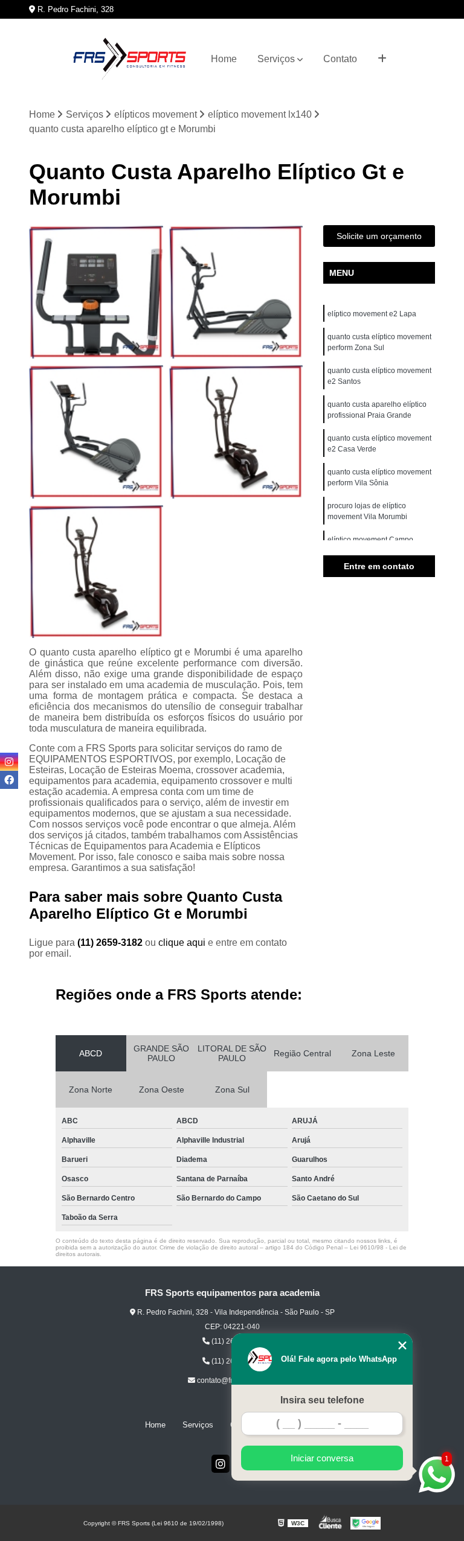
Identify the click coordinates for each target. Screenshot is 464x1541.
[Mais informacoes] (382, 59)
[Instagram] (220, 1464)
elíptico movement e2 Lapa (371, 314)
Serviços (276, 59)
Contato (340, 59)
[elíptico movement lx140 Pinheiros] (236, 292)
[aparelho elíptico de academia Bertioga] (96, 292)
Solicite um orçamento (379, 236)
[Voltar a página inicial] (129, 59)
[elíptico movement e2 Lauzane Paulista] (96, 572)
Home (224, 59)
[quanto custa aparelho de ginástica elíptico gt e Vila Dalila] (96, 432)
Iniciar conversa (322, 1458)
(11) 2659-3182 (111, 942)
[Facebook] (9, 780)
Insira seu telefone (322, 1400)
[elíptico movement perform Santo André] (236, 432)
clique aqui (181, 942)
